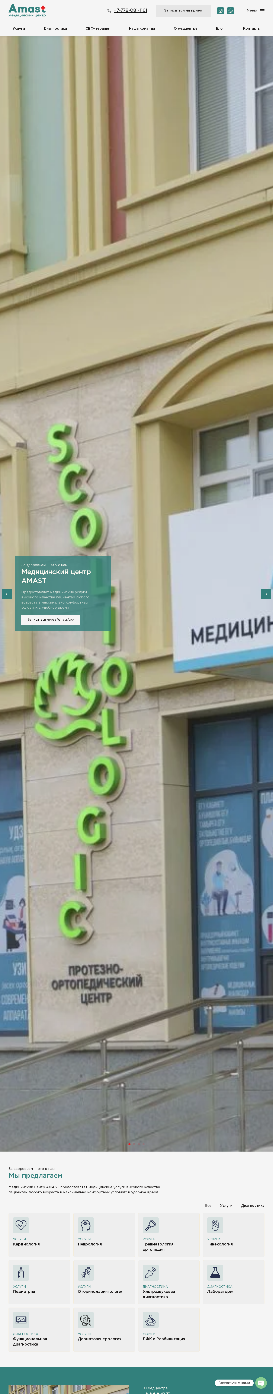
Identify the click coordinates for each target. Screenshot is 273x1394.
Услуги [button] (19, 28)
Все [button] (208, 1205)
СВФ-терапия (98, 28)
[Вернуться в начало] (27, 10)
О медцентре (185, 28)
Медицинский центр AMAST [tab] (129, 1144)
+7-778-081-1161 (130, 10)
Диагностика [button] (55, 28)
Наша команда (142, 28)
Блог (220, 28)
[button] (255, 10)
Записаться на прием (183, 10)
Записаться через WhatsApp (51, 619)
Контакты (251, 28)
